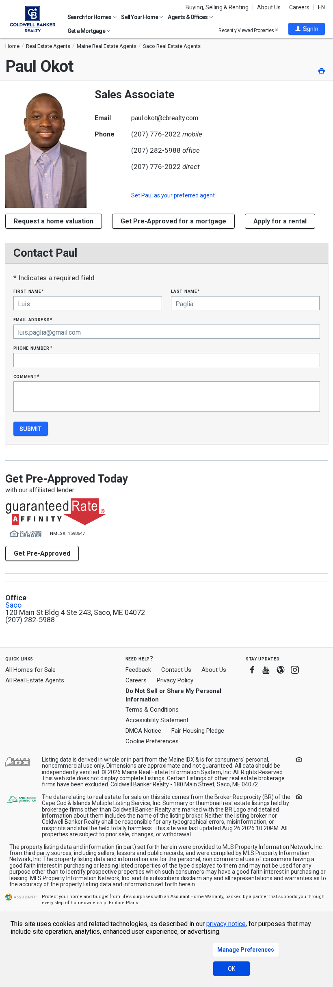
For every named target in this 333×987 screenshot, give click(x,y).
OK (231, 968)
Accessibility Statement (156, 720)
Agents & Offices (188, 17)
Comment (26, 376)
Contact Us (176, 669)
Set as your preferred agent (173, 195)
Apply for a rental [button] (280, 221)
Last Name (185, 291)
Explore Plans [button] (123, 902)
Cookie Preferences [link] (152, 741)
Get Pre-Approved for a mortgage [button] (173, 221)
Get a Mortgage (86, 31)
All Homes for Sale (30, 669)
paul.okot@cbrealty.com (164, 118)
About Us (269, 7)
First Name (28, 291)
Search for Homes (89, 17)
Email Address (33, 319)
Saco (13, 605)
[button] (306, 29)
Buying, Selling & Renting (217, 7)
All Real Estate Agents (34, 680)
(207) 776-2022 (156, 134)
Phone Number (32, 348)
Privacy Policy (175, 680)
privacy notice (226, 924)
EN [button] (321, 7)
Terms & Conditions (152, 709)
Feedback (138, 670)
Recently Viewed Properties (246, 30)
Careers (299, 7)
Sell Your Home (140, 17)
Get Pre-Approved (42, 553)
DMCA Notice (143, 730)
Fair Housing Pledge (197, 730)
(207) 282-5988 (156, 150)
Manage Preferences (245, 949)
